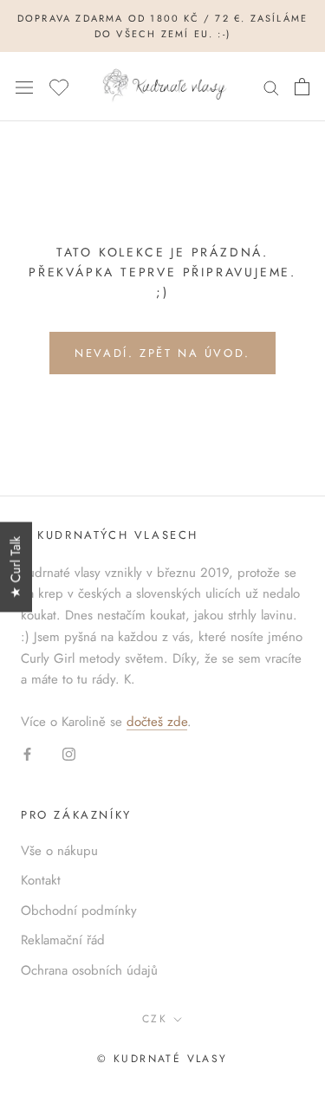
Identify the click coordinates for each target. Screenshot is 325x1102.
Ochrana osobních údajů (89, 970)
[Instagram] (68, 753)
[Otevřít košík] (302, 86)
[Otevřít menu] (24, 87)
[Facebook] (27, 753)
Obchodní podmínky (79, 910)
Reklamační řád (63, 940)
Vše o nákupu (59, 850)
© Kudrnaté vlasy (162, 1058)
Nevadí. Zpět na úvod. (162, 353)
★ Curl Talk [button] (15, 567)
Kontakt (41, 880)
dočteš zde (157, 721)
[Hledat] (271, 87)
